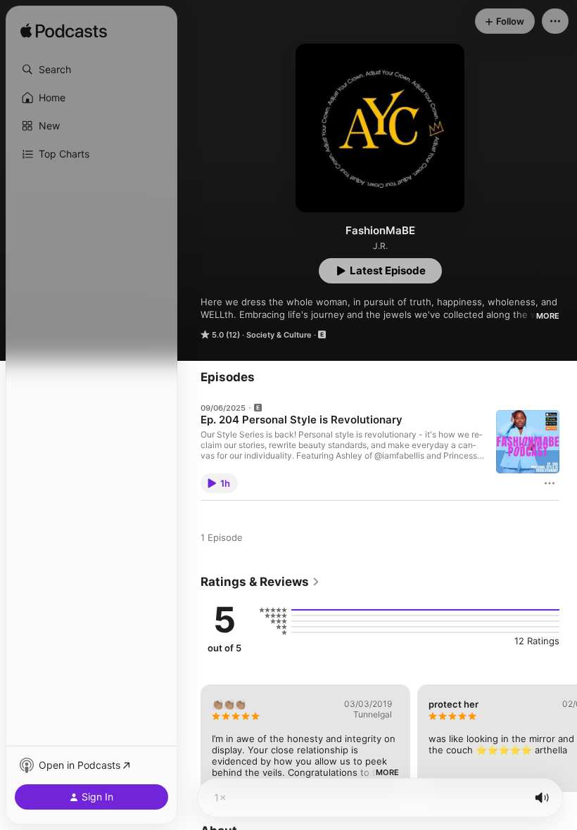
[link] (260, 581)
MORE (547, 316)
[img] (63, 32)
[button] (91, 70)
